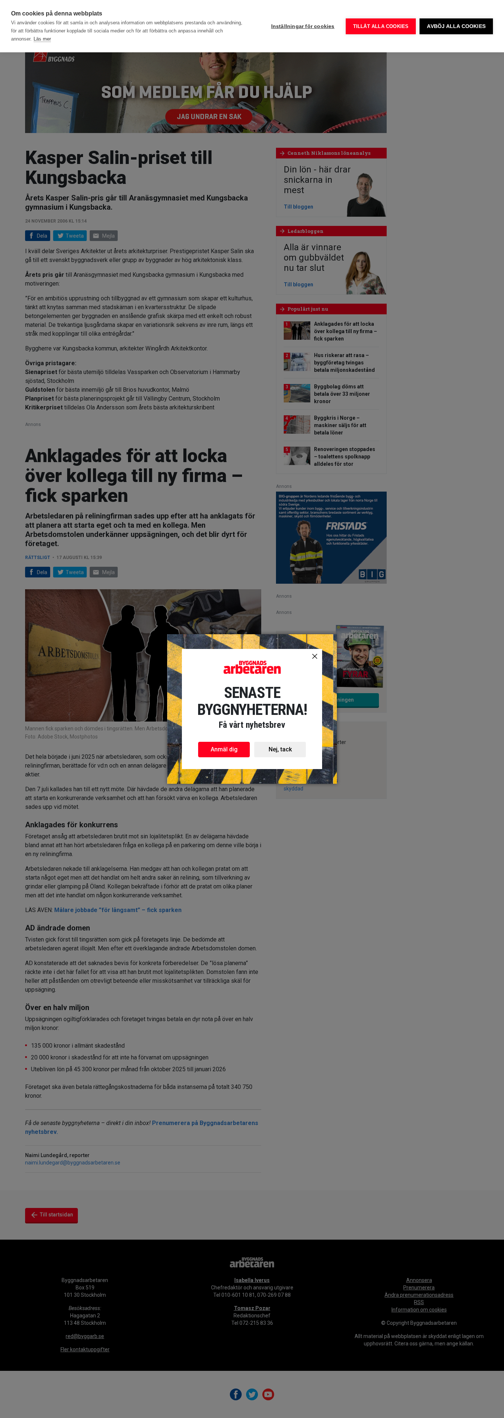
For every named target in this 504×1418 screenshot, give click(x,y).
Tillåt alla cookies (381, 26)
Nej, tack (280, 749)
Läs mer (42, 39)
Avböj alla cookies (456, 26)
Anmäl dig (224, 749)
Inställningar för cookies (303, 26)
